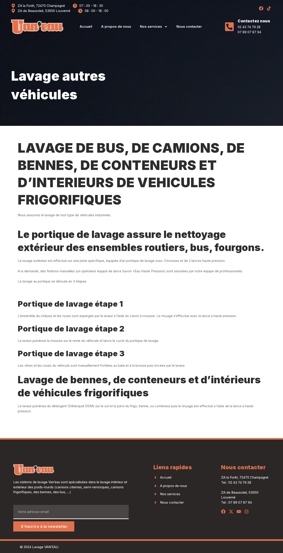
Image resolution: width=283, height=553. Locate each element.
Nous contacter (189, 26)
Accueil (86, 26)
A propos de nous (116, 26)
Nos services (151, 26)
